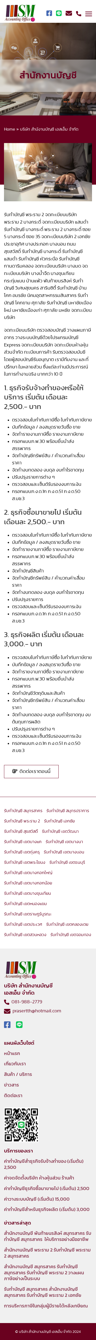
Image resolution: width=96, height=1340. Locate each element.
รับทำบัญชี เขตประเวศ (23, 924)
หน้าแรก (12, 1053)
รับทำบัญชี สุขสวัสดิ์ (21, 831)
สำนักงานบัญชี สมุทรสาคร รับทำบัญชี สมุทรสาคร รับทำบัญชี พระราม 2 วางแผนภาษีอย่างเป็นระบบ (44, 1273)
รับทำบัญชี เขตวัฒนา (60, 831)
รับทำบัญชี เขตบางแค (23, 842)
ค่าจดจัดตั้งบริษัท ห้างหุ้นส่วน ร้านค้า (39, 1178)
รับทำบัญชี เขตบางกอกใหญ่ (28, 873)
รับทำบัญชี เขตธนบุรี (67, 862)
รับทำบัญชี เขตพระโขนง (24, 862)
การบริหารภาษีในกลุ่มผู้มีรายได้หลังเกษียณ (46, 1306)
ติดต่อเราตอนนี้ (33, 771)
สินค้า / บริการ (18, 1074)
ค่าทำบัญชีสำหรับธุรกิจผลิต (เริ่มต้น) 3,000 (47, 1209)
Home (9, 129)
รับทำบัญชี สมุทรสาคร (23, 811)
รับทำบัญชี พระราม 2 (22, 821)
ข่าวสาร (11, 1085)
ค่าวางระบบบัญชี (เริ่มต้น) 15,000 (37, 1199)
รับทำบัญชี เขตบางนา (64, 842)
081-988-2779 (25, 1002)
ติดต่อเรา (13, 1095)
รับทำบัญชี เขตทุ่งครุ (22, 852)
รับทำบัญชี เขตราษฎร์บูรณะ (27, 914)
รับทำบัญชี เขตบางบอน (64, 852)
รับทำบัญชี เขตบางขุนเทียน (27, 893)
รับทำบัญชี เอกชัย (59, 821)
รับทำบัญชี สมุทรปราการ (67, 811)
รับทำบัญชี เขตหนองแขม (25, 904)
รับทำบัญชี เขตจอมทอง (70, 935)
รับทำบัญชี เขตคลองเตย (67, 924)
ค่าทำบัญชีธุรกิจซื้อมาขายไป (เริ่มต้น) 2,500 (46, 1188)
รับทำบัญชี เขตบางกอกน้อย (28, 883)
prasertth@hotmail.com (35, 1011)
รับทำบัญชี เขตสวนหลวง (25, 935)
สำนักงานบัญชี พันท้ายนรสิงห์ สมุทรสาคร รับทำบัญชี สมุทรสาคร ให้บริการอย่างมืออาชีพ (47, 1236)
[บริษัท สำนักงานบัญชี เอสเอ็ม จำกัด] (20, 14)
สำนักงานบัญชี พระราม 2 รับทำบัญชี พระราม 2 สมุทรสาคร (47, 1253)
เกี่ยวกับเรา (15, 1064)
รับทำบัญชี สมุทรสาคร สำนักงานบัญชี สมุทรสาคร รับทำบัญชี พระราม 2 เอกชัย (42, 1292)
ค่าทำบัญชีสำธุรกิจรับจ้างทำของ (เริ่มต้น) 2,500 (43, 1164)
